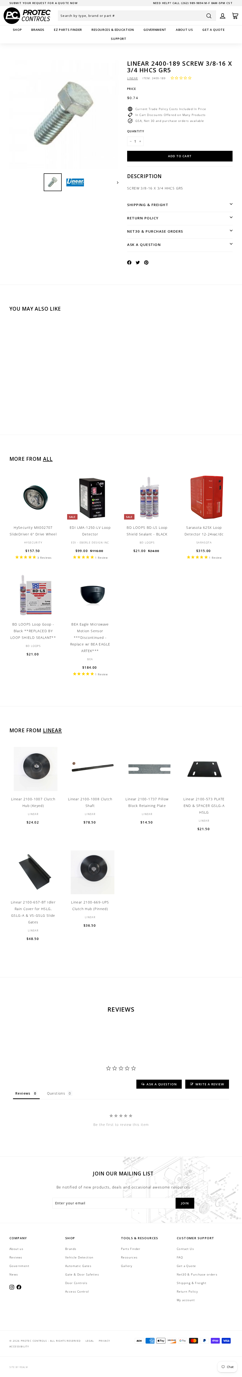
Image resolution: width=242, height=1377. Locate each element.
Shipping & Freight (147, 204)
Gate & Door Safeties (82, 1274)
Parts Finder (131, 1249)
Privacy (104, 1340)
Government (155, 30)
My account (186, 1300)
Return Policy (143, 218)
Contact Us (185, 1249)
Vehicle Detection (79, 1257)
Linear (132, 78)
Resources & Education (112, 30)
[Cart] (235, 16)
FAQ (180, 1257)
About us (184, 30)
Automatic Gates (78, 1266)
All (48, 459)
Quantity (135, 131)
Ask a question (144, 244)
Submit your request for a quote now (43, 3)
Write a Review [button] (209, 1084)
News (13, 1274)
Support (118, 39)
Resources (129, 1257)
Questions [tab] (56, 1093)
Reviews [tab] (22, 1093)
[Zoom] (63, 114)
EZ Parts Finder (68, 30)
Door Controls (76, 1283)
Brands (37, 30)
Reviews (15, 1257)
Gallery (127, 1266)
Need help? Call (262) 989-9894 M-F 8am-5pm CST (193, 3)
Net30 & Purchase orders (155, 231)
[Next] (115, 182)
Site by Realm (18, 1367)
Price (131, 89)
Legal (90, 1340)
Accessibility (19, 1346)
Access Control (77, 1291)
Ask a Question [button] (162, 1084)
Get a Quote (213, 30)
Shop (17, 30)
